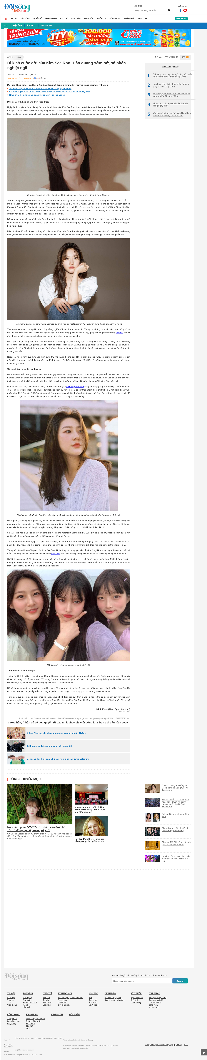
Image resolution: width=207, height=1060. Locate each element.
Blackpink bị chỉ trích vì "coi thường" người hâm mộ (175, 829)
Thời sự (10, 1000)
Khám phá (129, 19)
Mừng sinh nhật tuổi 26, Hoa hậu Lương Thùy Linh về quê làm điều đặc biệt (90, 809)
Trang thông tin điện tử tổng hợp (159, 1044)
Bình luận (47, 1002)
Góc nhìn (74, 1014)
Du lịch (29, 1028)
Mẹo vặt (29, 1026)
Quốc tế (37, 19)
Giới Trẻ (26, 1007)
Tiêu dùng (62, 1000)
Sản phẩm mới (13, 1021)
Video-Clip (142, 19)
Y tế (8, 1002)
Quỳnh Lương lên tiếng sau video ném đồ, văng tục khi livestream (175, 787)
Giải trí (63, 19)
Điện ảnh (93, 1000)
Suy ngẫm (27, 1000)
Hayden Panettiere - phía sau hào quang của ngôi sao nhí (90, 840)
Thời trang (93, 1005)
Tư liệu (46, 1000)
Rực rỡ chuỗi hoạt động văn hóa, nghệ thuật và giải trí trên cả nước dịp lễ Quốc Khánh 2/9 (175, 803)
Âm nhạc (93, 1002)
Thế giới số (12, 1018)
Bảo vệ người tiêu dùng (115, 1000)
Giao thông (12, 1005)
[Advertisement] (168, 171)
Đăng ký (180, 981)
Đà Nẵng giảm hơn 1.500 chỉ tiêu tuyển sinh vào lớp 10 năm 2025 (169, 94)
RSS (183, 57)
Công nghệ (115, 19)
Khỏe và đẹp (136, 1002)
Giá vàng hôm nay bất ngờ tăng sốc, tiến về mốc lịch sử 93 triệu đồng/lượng (170, 75)
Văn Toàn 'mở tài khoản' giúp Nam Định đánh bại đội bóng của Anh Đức (169, 114)
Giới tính (134, 1000)
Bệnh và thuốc (137, 997)
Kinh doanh (51, 19)
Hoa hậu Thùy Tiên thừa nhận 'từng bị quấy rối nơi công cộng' (168, 85)
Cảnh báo (75, 19)
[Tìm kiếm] (169, 10)
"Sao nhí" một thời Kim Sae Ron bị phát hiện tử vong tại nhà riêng (40, 88)
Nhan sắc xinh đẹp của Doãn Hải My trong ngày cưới (168, 104)
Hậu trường (154, 1007)
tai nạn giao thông (75, 386)
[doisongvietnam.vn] (16, 977)
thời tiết (119, 332)
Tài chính (62, 1002)
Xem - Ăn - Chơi (30, 1002)
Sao (19, 57)
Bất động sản (64, 1005)
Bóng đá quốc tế (156, 1000)
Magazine (181, 19)
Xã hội (14, 19)
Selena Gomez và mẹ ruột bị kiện (175, 815)
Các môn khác (155, 1002)
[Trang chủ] (5, 19)
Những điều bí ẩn (33, 1021)
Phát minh (30, 1023)
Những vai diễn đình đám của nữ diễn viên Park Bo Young (37, 95)
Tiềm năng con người (35, 1018)
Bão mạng (27, 997)
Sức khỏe (88, 19)
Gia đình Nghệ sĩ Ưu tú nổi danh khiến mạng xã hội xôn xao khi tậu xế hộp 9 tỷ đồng (49, 91)
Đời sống (25, 19)
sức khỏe (55, 553)
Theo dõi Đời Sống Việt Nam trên (20, 78)
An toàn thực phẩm (113, 997)
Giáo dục (11, 997)
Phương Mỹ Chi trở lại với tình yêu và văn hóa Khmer (176, 843)
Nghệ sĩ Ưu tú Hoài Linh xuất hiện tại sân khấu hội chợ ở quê (176, 858)
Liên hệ (179, 1044)
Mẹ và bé (26, 1005)
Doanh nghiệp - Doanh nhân (70, 997)
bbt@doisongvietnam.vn (24, 1050)
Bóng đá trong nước (157, 997)
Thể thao (101, 19)
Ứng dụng (11, 1023)
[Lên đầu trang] (204, 1052)
